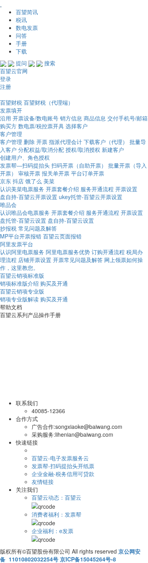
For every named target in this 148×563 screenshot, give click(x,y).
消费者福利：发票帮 (56, 514)
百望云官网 (14, 71)
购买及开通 (54, 283)
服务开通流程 (97, 189)
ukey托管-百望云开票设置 (90, 197)
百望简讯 (27, 12)
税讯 (21, 20)
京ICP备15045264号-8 (88, 559)
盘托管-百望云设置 (23, 220)
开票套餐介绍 (62, 189)
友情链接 (43, 481)
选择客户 (77, 126)
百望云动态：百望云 (56, 497)
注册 (5, 86)
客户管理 (11, 142)
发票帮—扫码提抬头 (25, 165)
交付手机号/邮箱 (127, 118)
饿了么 (34, 181)
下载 (21, 51)
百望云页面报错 (62, 236)
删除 (29, 142)
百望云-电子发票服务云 (60, 458)
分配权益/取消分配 (41, 149)
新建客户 (113, 149)
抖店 (18, 181)
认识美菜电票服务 (22, 189)
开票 (41, 142)
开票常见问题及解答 (78, 260)
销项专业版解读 (19, 299)
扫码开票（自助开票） (79, 165)
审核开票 (29, 173)
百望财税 (11, 102)
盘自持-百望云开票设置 (28, 197)
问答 (21, 35)
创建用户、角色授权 (25, 157)
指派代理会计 (65, 142)
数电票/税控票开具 (41, 126)
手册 (21, 43)
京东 (5, 181)
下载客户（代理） (106, 142)
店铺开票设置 (34, 260)
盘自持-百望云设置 (71, 220)
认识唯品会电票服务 (25, 212)
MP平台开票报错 (20, 236)
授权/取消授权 (83, 149)
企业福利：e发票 (52, 531)
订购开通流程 (108, 252)
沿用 (5, 118)
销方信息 (71, 118)
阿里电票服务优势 (68, 252)
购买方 (8, 126)
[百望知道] (39, 4)
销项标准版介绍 (19, 283)
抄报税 (8, 228)
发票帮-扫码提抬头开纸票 (63, 466)
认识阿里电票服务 (22, 252)
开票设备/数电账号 (35, 118)
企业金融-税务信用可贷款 (63, 474)
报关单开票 (55, 173)
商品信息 (95, 118)
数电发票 (27, 27)
